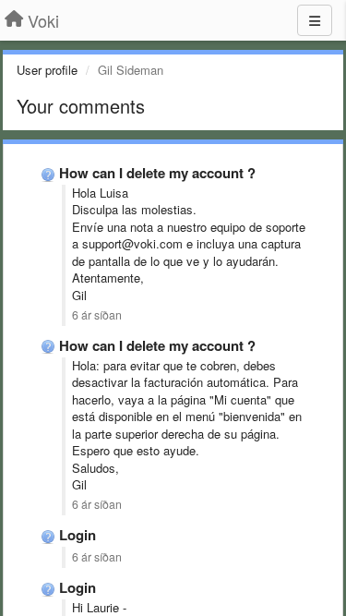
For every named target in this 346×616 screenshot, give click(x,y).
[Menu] (314, 20)
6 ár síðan (97, 315)
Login (77, 535)
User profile (47, 70)
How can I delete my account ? (157, 173)
